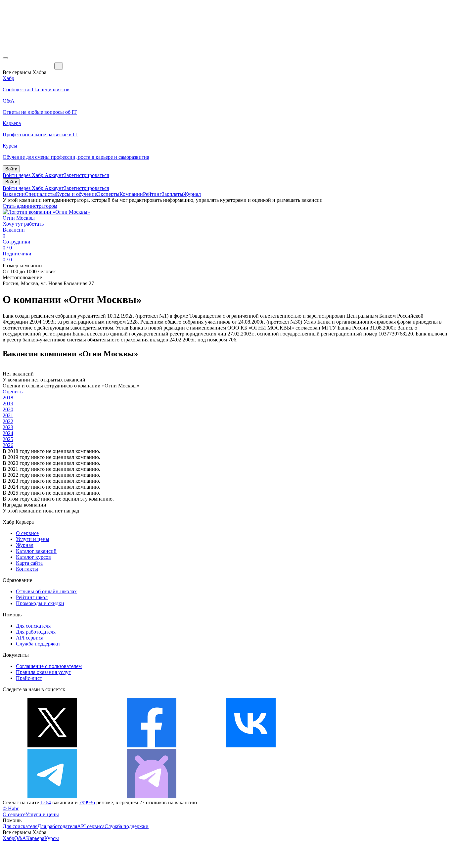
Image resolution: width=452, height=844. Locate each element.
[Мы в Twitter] (52, 745)
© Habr (11, 808)
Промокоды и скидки (40, 603)
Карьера (35, 838)
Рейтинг (152, 194)
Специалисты (40, 194)
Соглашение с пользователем (49, 666)
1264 (45, 802)
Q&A (20, 838)
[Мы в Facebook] (151, 745)
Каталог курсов (33, 557)
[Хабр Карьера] (28, 65)
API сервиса (29, 638)
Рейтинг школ (32, 597)
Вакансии (14, 194)
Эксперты (108, 194)
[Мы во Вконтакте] (250, 745)
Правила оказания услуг (43, 672)
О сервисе (27, 533)
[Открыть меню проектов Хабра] (5, 58)
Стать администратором (30, 206)
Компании (131, 194)
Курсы (51, 838)
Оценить (13, 391)
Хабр (8, 838)
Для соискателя (33, 626)
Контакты (27, 569)
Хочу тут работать (23, 224)
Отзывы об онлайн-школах (46, 591)
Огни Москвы (19, 218)
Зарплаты (172, 194)
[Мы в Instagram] (350, 745)
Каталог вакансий (36, 551)
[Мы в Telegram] (52, 796)
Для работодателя (36, 632)
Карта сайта (29, 563)
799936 (87, 802)
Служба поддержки (38, 643)
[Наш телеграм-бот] (151, 796)
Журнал (192, 194)
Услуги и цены (32, 539)
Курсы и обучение (76, 194)
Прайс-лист (29, 678)
